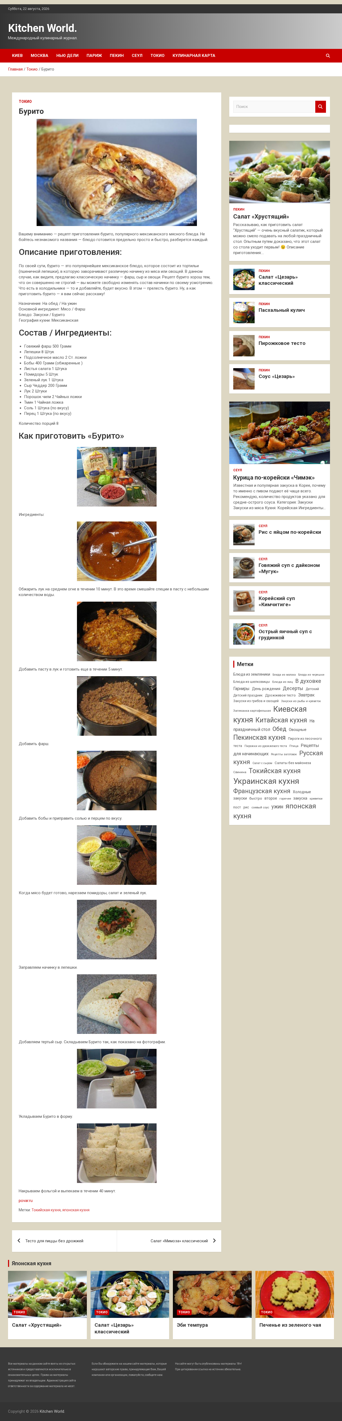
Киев (17, 55)
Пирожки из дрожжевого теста (265, 746)
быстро (255, 798)
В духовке (308, 681)
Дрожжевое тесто (280, 695)
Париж (94, 55)
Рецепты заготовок (284, 754)
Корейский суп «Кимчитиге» (277, 601)
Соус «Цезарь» (277, 376)
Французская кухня (261, 791)
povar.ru (26, 1200)
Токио (157, 55)
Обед (279, 729)
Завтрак (306, 695)
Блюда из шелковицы (251, 682)
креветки (316, 798)
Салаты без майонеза (293, 763)
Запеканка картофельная (252, 711)
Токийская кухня (46, 1210)
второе (271, 798)
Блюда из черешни (311, 674)
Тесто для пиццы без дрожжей (54, 1241)
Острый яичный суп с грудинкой (285, 634)
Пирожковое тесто (282, 343)
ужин (277, 807)
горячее (285, 798)
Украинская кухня (266, 781)
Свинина (239, 772)
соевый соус (260, 807)
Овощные (297, 729)
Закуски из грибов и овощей (256, 701)
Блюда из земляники (251, 674)
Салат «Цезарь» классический (278, 280)
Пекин (117, 55)
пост (237, 807)
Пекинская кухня (259, 737)
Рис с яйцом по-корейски (290, 532)
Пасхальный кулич (282, 310)
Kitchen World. (42, 28)
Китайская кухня (281, 720)
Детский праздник (248, 695)
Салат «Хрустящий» (261, 216)
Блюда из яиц (282, 682)
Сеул (137, 55)
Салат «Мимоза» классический (179, 1241)
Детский (312, 689)
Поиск (320, 107)
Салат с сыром (262, 763)
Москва (39, 55)
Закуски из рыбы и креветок (301, 701)
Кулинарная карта (194, 55)
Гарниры (241, 688)
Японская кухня (31, 1263)
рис (246, 807)
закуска (300, 798)
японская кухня (76, 1210)
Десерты (293, 688)
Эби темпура (192, 1325)
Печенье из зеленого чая (290, 1325)
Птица (293, 746)
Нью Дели (67, 55)
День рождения (266, 689)
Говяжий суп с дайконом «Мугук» (289, 568)
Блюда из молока (284, 674)
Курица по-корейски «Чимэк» (274, 477)
